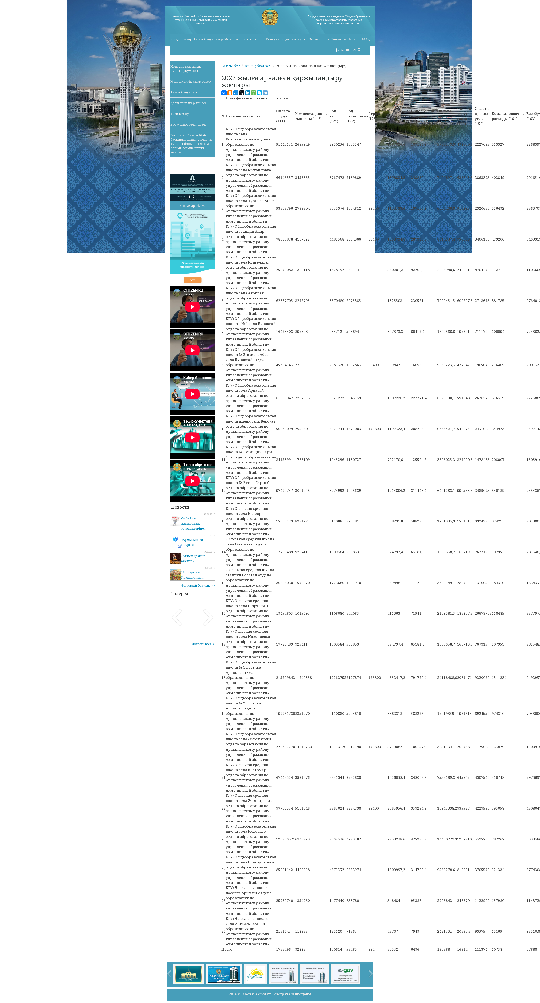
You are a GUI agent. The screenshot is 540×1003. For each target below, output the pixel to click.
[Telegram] (265, 92)
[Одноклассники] (229, 92)
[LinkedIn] (247, 92)
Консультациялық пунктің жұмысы (185, 68)
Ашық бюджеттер (208, 39)
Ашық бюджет (182, 92)
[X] (241, 92)
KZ (343, 50)
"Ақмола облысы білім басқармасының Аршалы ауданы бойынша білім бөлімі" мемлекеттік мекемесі (191, 143)
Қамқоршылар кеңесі (188, 103)
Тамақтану (180, 113)
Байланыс (339, 39)
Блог (352, 39)
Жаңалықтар (181, 39)
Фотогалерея (319, 39)
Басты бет (230, 65)
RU (348, 50)
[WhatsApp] (253, 92)
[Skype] (259, 92)
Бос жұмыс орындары (188, 124)
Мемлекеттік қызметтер (244, 39)
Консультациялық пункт (286, 39)
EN (354, 50)
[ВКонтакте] (224, 92)
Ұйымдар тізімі (192, 205)
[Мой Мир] (235, 92)
